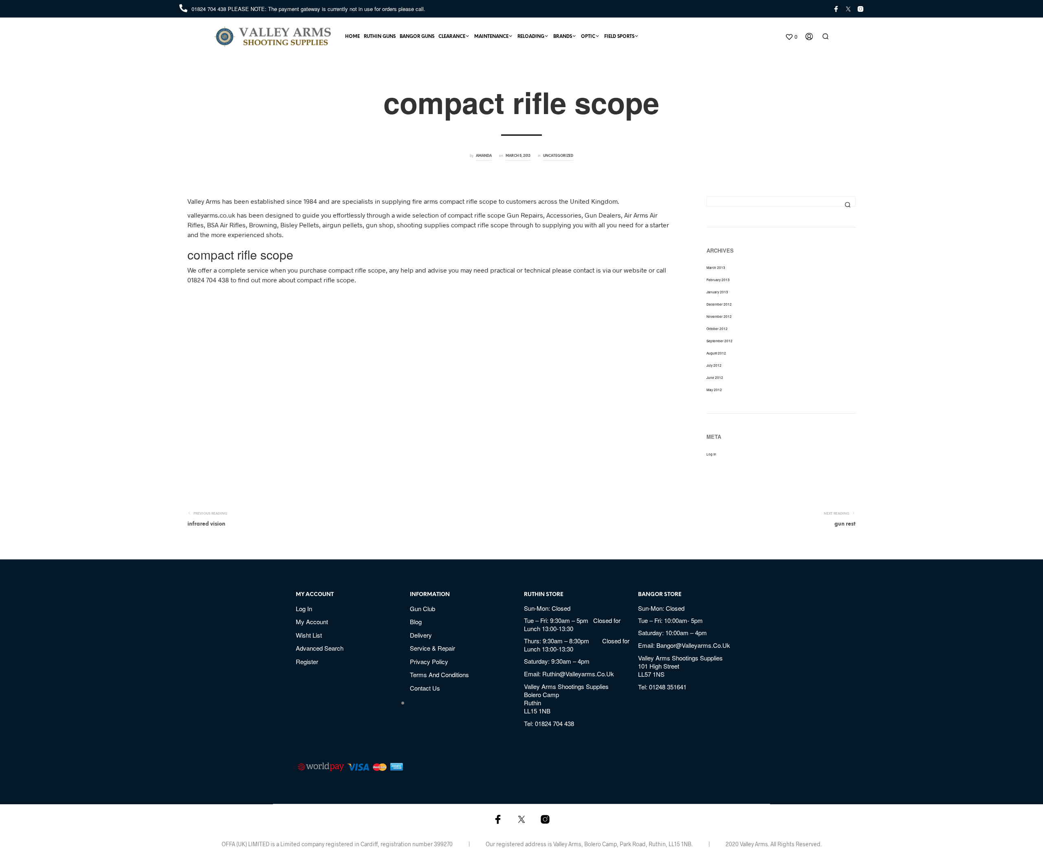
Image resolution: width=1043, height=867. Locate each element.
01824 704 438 (209, 9)
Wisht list (309, 635)
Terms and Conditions (439, 674)
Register (307, 661)
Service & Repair (432, 648)
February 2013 (718, 279)
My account (312, 621)
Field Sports (619, 36)
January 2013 (717, 292)
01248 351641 (668, 686)
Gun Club (422, 608)
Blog (416, 621)
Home (352, 36)
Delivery (421, 635)
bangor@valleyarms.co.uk (693, 645)
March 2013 (715, 267)
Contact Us (425, 688)
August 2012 (716, 353)
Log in (711, 454)
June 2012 (714, 377)
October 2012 (717, 328)
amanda (484, 156)
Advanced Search (319, 648)
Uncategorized (558, 156)
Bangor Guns (417, 36)
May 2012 (714, 389)
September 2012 (719, 341)
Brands (562, 36)
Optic (588, 36)
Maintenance (491, 36)
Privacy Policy (429, 661)
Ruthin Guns (380, 36)
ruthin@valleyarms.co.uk (578, 673)
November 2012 (719, 316)
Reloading (530, 36)
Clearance (451, 36)
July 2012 (714, 365)
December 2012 (719, 304)
